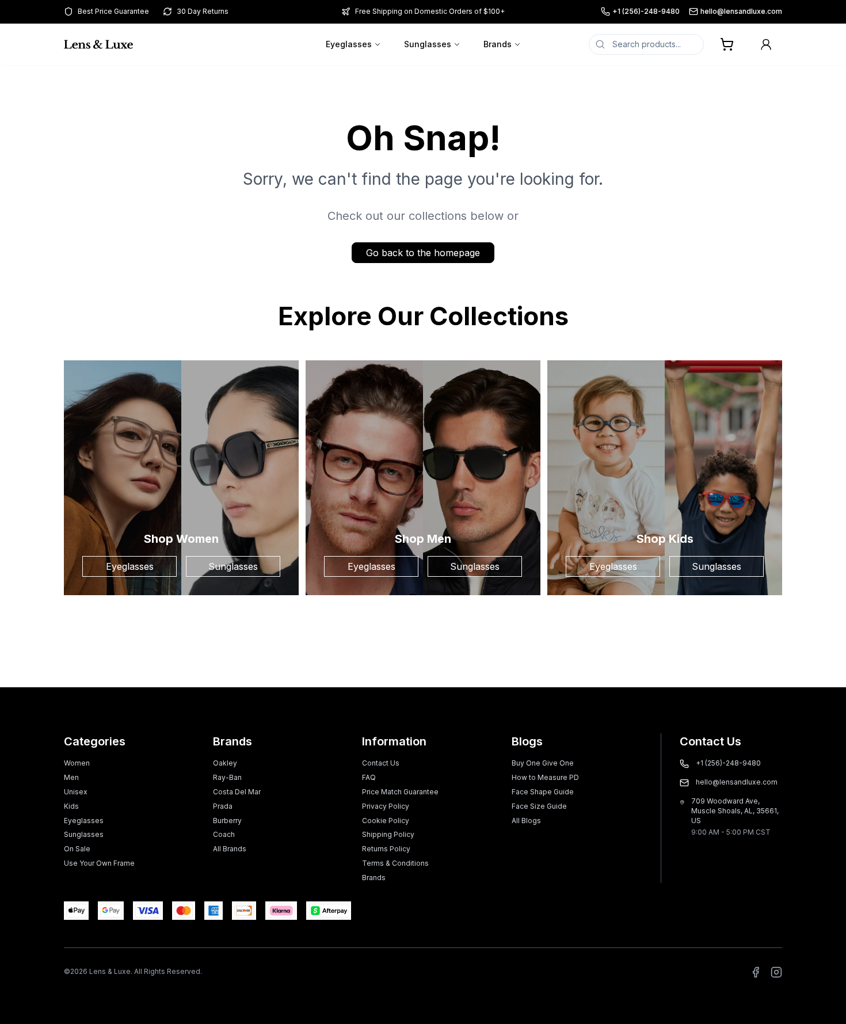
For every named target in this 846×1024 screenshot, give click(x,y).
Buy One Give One (543, 763)
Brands (497, 44)
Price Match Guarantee (400, 791)
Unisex (75, 791)
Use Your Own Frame (99, 863)
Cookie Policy (385, 820)
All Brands (229, 848)
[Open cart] (727, 44)
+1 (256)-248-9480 (646, 11)
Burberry (227, 820)
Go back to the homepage (423, 252)
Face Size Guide (539, 806)
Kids (71, 806)
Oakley (225, 763)
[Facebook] (755, 972)
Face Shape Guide (543, 791)
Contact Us (380, 763)
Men (71, 777)
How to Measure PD (545, 777)
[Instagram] (776, 972)
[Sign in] (766, 44)
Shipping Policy (388, 834)
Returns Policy (386, 848)
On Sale (77, 848)
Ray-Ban (227, 777)
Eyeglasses (349, 44)
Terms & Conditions (395, 863)
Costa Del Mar (237, 791)
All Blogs (526, 820)
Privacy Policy (385, 806)
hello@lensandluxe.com (741, 11)
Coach (224, 834)
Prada (223, 806)
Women (77, 763)
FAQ (369, 777)
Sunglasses (427, 44)
